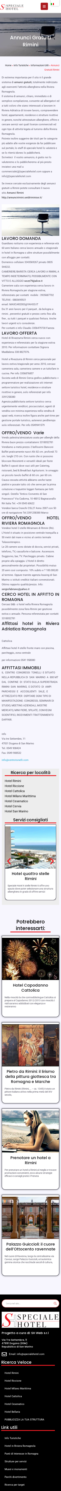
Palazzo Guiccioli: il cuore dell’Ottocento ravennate (30, 1246)
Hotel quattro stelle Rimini (30, 876)
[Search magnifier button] (55, 1303)
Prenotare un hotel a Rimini (30, 1160)
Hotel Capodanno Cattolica (30, 988)
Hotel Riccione (13, 1380)
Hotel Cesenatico (14, 1404)
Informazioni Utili (39, 65)
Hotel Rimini (12, 1373)
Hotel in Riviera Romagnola (20, 1445)
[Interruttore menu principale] (44, 6)
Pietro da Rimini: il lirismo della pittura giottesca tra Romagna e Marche (30, 1076)
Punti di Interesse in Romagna (21, 1453)
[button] (9, 861)
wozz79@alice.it (33, 280)
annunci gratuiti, (23, 82)
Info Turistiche (21, 65)
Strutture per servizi (16, 1461)
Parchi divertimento (16, 1477)
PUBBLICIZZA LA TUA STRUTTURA (24, 1419)
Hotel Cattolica (13, 1396)
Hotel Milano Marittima (18, 1388)
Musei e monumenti (16, 1469)
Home (8, 65)
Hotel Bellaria (12, 1411)
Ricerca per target (15, 1484)
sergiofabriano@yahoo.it (15, 589)
